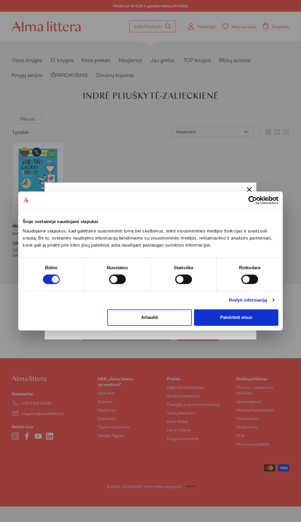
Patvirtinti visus (236, 317)
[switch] (117, 279)
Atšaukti (149, 317)
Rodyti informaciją (248, 300)
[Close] (249, 190)
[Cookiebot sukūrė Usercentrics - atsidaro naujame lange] (252, 200)
